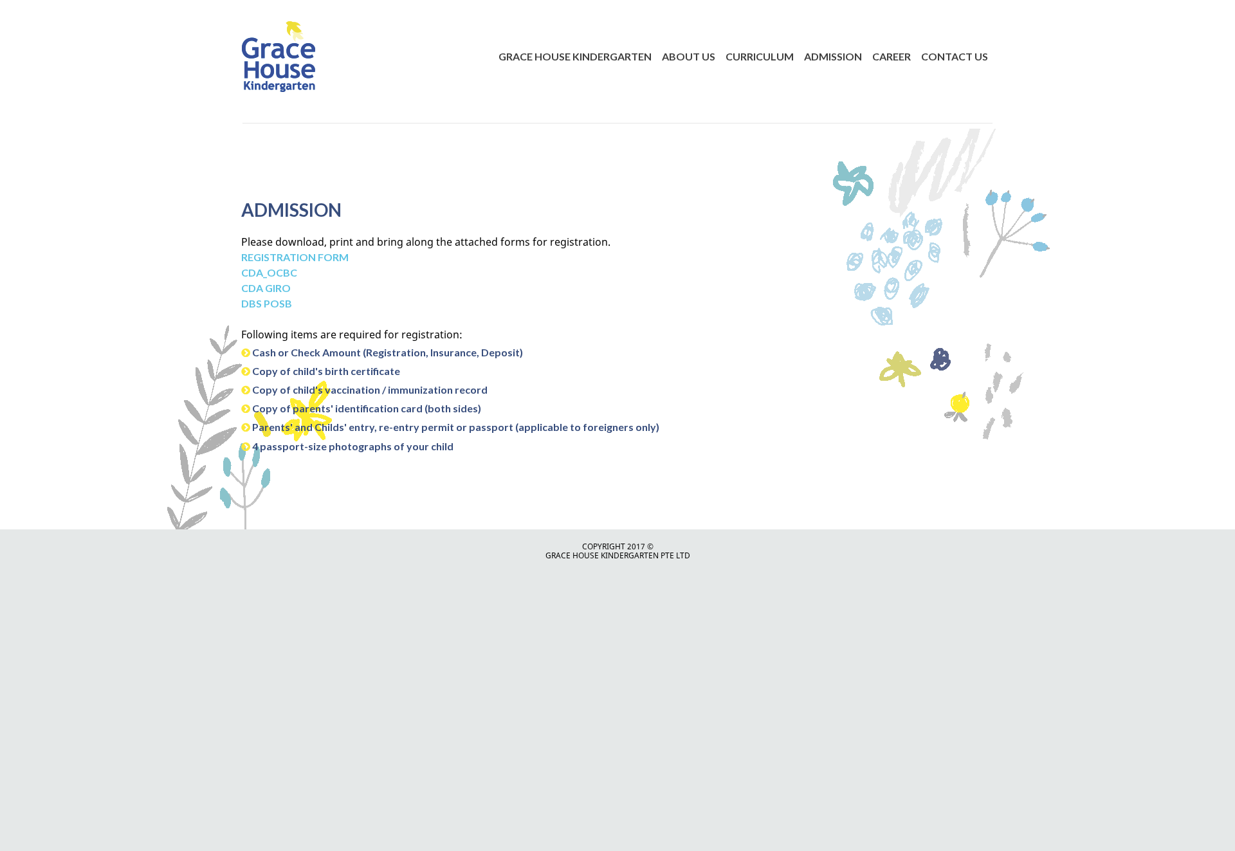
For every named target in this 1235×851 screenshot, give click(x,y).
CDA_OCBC (269, 272)
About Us (688, 56)
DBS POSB (266, 303)
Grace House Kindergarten (575, 56)
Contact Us (954, 56)
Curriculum (760, 56)
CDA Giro (267, 288)
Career (891, 56)
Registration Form (295, 257)
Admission (833, 56)
